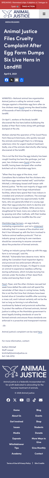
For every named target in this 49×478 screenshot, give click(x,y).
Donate (39, 432)
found (21, 107)
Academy (16, 453)
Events (38, 415)
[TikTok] (34, 400)
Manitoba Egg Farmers (12, 223)
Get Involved (16, 421)
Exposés (16, 438)
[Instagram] (28, 400)
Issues (16, 427)
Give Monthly (39, 447)
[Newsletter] (40, 400)
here (40, 331)
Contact (39, 453)
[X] (15, 400)
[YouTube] (22, 400)
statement (38, 226)
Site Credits (39, 463)
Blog (38, 410)
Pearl (4, 283)
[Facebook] (8, 400)
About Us (16, 415)
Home (16, 410)
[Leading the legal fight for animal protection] (15, 14)
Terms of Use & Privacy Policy (19, 463)
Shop (38, 421)
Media (16, 432)
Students (38, 427)
